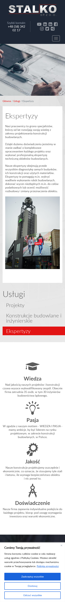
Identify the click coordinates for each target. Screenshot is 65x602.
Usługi (16, 101)
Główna (7, 101)
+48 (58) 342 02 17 (16, 28)
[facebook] (56, 24)
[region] (32, 572)
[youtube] (39, 24)
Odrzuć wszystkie (32, 595)
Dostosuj (32, 585)
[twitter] (47, 28)
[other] (52, 28)
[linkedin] (45, 24)
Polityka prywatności (48, 566)
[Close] (61, 545)
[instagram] (42, 28)
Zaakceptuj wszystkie (32, 576)
